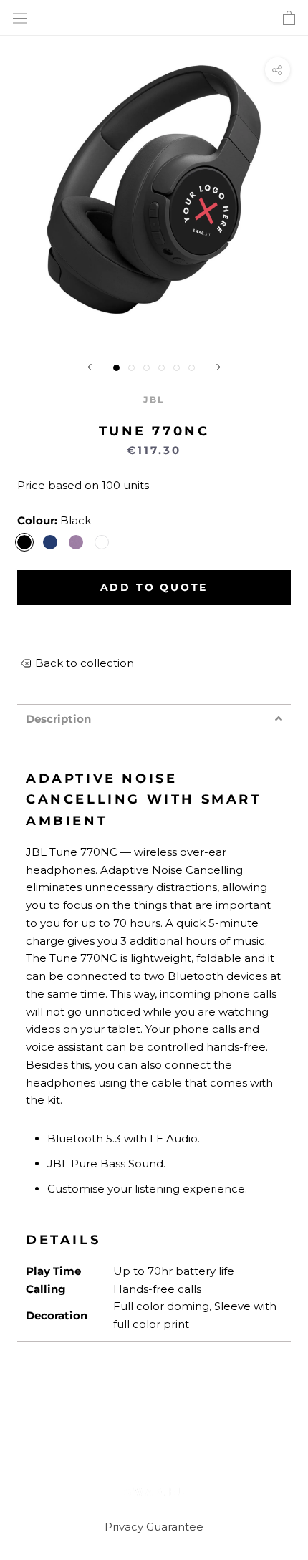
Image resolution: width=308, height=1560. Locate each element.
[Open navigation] (20, 18)
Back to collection (84, 663)
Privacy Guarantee (154, 1526)
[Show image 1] (116, 368)
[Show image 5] (176, 368)
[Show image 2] (131, 368)
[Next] (218, 367)
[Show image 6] (191, 368)
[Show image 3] (146, 368)
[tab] (154, 719)
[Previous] (89, 367)
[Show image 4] (161, 368)
